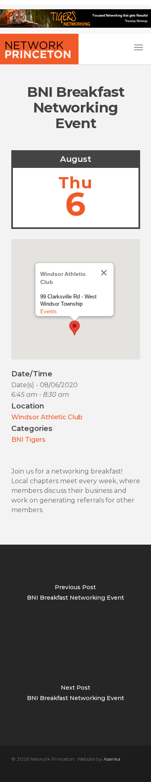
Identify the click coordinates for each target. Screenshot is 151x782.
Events (48, 311)
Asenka (111, 759)
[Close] (104, 272)
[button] (74, 328)
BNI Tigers (28, 439)
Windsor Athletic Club (47, 417)
